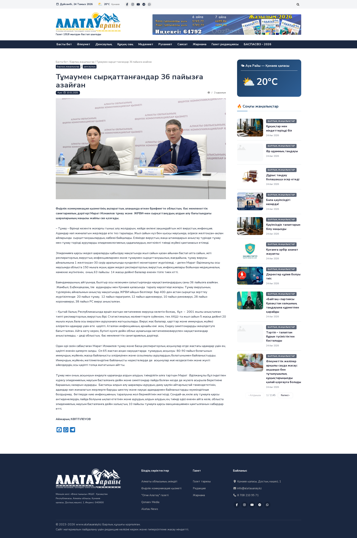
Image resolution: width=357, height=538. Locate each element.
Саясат (182, 44)
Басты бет (64, 44)
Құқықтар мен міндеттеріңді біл (279, 128)
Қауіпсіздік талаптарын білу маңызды (283, 227)
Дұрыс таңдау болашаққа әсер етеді (282, 177)
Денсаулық (103, 44)
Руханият (165, 44)
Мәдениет (145, 44)
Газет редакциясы (225, 44)
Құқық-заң (125, 44)
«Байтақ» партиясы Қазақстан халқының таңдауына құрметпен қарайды (282, 305)
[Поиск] (298, 4)
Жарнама (199, 44)
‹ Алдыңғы (255, 395)
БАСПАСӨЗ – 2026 (257, 44)
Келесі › (285, 395)
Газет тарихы (202, 481)
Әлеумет (83, 44)
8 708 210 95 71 (248, 495)
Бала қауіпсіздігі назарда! (278, 202)
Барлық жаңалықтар (82, 62)
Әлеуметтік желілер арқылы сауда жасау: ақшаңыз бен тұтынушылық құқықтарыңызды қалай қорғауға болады (283, 371)
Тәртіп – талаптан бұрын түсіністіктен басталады (280, 336)
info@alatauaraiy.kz (249, 488)
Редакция (199, 488)
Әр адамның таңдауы (282, 151)
